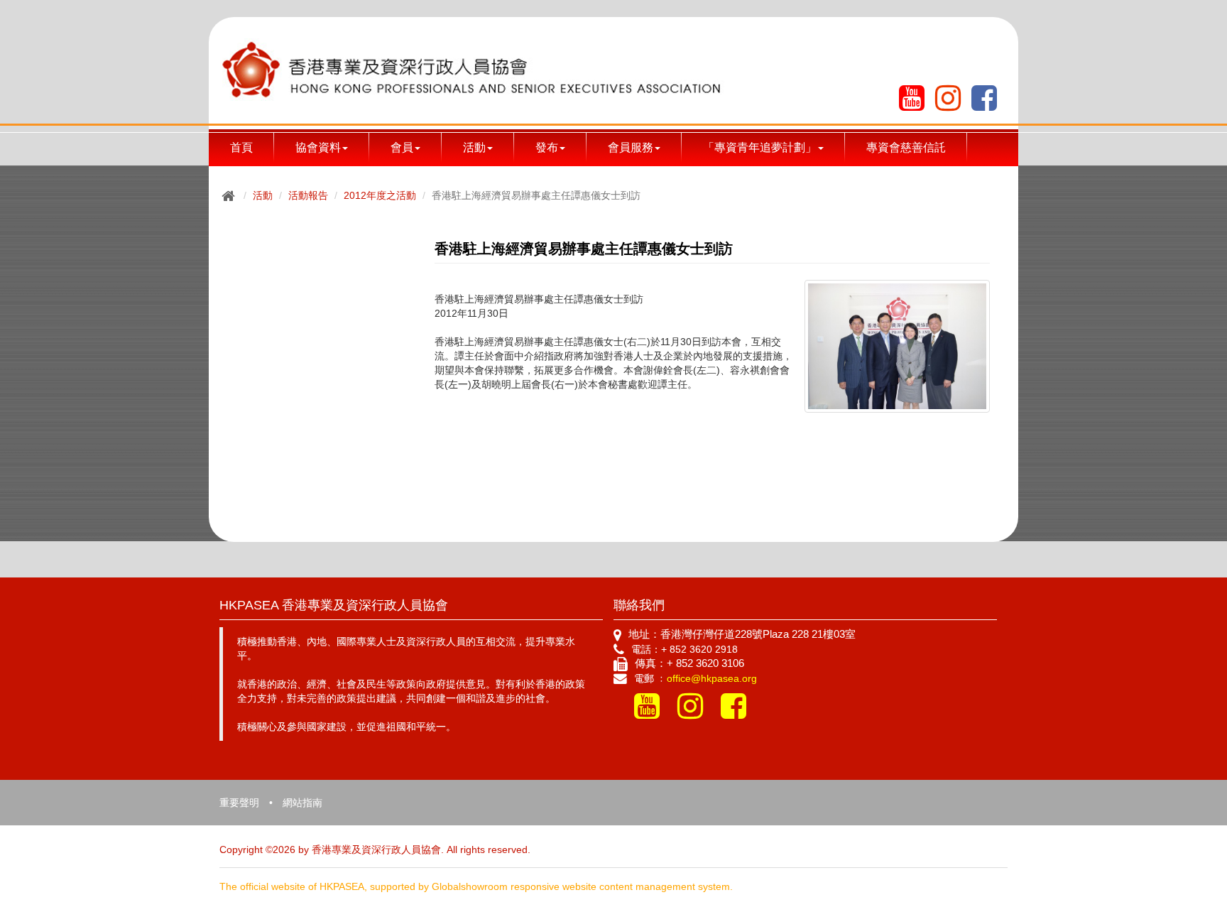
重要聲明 (239, 802)
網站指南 (302, 802)
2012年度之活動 (380, 195)
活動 (263, 195)
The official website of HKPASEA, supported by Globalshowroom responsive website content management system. (476, 886)
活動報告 (308, 195)
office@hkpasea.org (712, 678)
